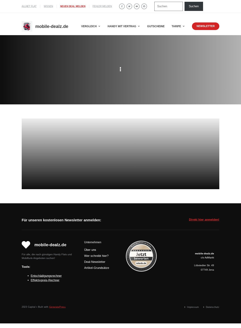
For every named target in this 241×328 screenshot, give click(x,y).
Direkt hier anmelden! (204, 219)
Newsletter (206, 26)
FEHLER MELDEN (102, 6)
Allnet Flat (29, 6)
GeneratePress (57, 307)
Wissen (48, 6)
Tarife (176, 26)
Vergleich (89, 26)
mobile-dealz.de (51, 26)
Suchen (194, 6)
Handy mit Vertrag (122, 26)
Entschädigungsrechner (46, 275)
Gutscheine (156, 26)
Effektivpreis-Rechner (45, 280)
